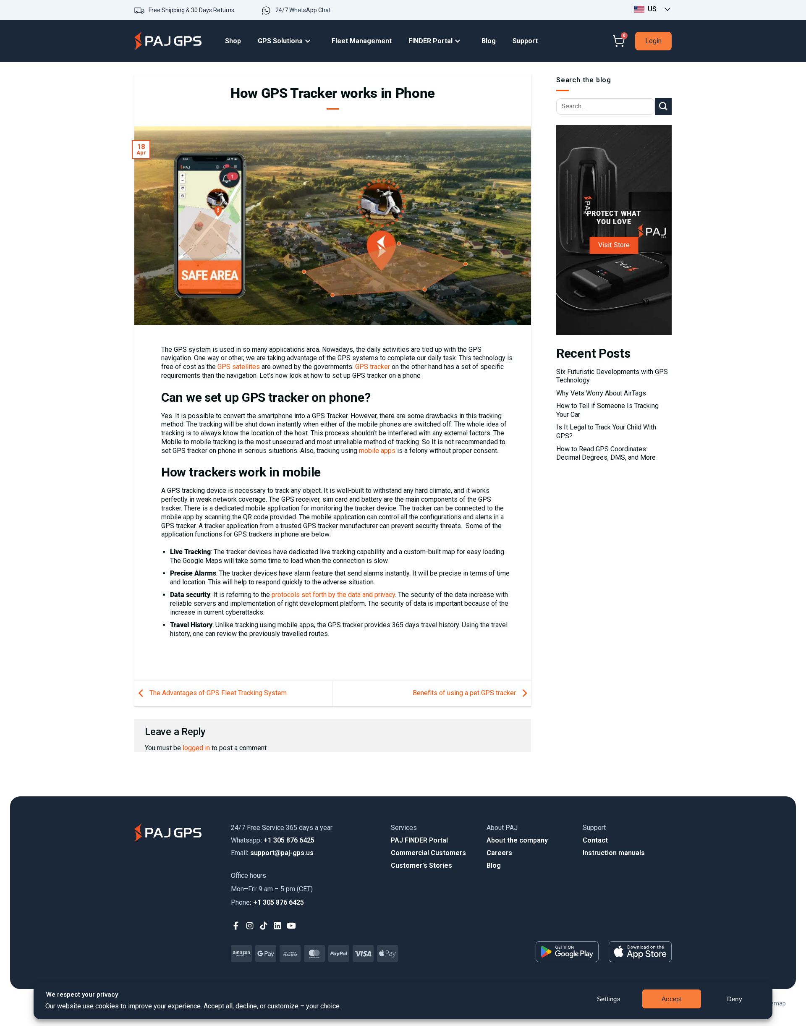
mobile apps (377, 451)
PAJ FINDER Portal (419, 840)
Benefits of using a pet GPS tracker (465, 693)
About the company (517, 840)
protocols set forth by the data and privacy (333, 595)
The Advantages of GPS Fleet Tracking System (217, 693)
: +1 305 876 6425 (272, 840)
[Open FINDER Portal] (460, 41)
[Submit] (663, 106)
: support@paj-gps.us (272, 853)
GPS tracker (372, 367)
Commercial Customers (428, 853)
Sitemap (774, 1003)
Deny (735, 998)
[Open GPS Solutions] (310, 41)
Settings (609, 998)
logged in (196, 748)
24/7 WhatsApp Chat (303, 10)
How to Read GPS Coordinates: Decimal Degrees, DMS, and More (606, 453)
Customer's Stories (421, 865)
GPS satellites (238, 367)
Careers (499, 853)
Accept (672, 998)
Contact (595, 840)
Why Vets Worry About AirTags (601, 393)
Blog (494, 865)
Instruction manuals (614, 853)
